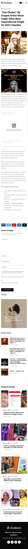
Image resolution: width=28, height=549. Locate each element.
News (6, 410)
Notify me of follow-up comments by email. (12, 276)
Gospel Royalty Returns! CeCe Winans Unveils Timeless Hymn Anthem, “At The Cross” (13, 319)
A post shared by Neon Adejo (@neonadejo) (14, 146)
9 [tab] (23, 301)
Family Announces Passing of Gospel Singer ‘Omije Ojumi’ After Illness (13, 512)
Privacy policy (17, 532)
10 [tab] (24, 301)
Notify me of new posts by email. (9, 283)
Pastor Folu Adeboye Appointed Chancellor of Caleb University (14, 446)
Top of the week (13, 410)
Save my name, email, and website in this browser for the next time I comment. (13, 272)
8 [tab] (22, 301)
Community (13, 535)
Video (21, 509)
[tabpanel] (14, 313)
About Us (8, 532)
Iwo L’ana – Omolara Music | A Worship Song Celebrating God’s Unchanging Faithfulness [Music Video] (18, 361)
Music (6, 314)
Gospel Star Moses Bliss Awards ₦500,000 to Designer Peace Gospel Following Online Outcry (14, 413)
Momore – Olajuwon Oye (17, 371)
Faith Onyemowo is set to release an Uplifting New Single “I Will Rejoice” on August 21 (17, 351)
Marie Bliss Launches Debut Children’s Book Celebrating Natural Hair (12, 479)
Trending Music (14, 314)
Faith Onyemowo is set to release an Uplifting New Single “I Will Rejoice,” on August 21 (17, 340)
